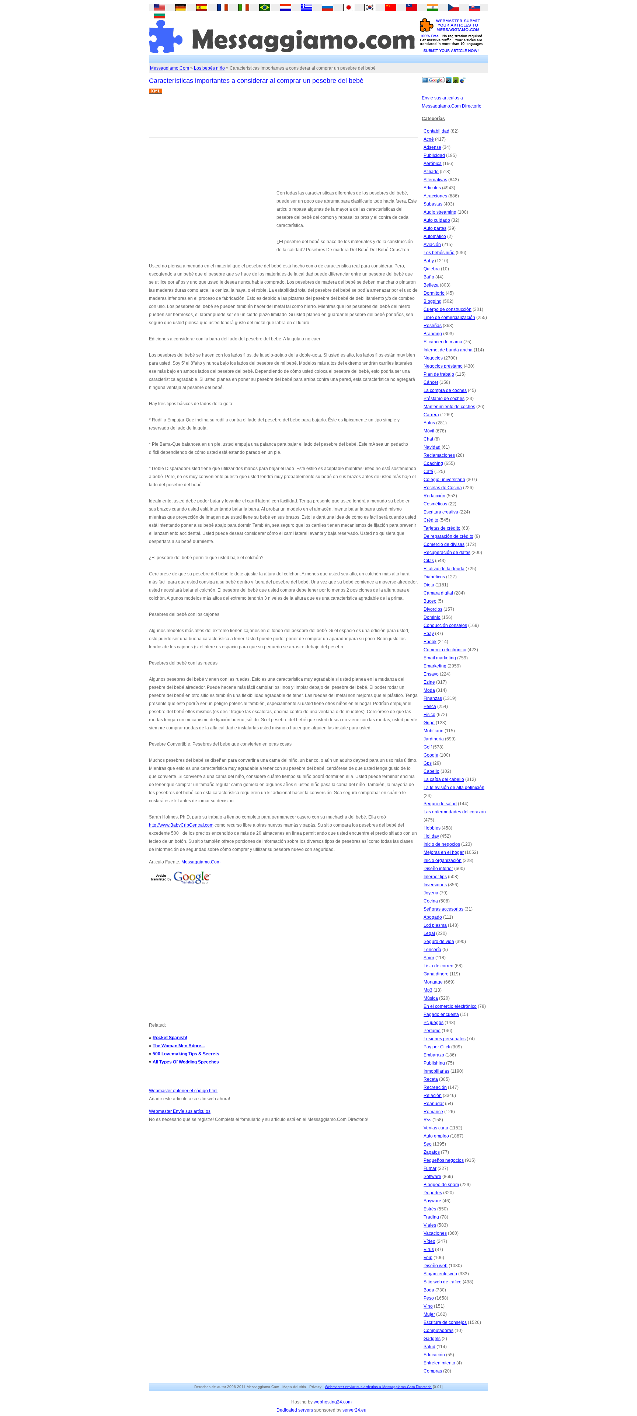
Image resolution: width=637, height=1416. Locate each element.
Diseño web (436, 1265)
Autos (429, 422)
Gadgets (432, 1338)
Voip (428, 1257)
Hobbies (432, 828)
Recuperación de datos (447, 552)
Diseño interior (438, 868)
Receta (431, 1079)
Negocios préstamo (443, 366)
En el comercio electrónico (450, 1006)
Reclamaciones (439, 455)
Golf (428, 747)
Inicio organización (443, 860)
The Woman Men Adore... (179, 1045)
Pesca (430, 706)
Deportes (433, 1192)
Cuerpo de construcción (447, 309)
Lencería (432, 949)
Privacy (315, 1387)
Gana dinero (436, 974)
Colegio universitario (444, 479)
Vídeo (429, 1241)
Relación (433, 1095)
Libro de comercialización (449, 317)
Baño (429, 277)
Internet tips (435, 876)
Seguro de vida (439, 941)
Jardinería (434, 739)
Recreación (435, 1087)
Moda (429, 690)
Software (432, 1176)
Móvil (429, 431)
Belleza (431, 285)
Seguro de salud (440, 803)
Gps (428, 763)
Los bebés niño (209, 68)
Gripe (429, 722)
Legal (429, 933)
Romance (433, 1111)
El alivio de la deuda (444, 568)
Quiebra (432, 268)
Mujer (429, 1314)
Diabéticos (434, 576)
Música (431, 998)
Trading (431, 1217)
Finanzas (433, 698)
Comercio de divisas (444, 544)
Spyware (432, 1200)
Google (431, 755)
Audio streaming (440, 212)
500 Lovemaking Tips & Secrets (186, 1053)
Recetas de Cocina (443, 487)
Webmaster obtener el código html (183, 1090)
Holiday (431, 836)
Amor (429, 957)
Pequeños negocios (444, 1160)
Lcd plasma (435, 925)
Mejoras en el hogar (444, 852)
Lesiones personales (445, 1038)
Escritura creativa (441, 512)
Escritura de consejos (445, 1322)
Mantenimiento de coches (449, 406)
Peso (429, 1298)
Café (428, 471)
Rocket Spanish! (170, 1037)
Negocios (433, 358)
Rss (427, 1119)
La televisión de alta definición (454, 787)
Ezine (429, 682)
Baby (429, 260)
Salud (429, 1346)
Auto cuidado (437, 220)
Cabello (431, 771)
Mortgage (433, 982)
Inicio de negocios (442, 844)
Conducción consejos (445, 625)
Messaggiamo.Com (169, 68)
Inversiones (435, 884)
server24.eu (354, 1410)
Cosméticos (435, 504)
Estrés (430, 1209)
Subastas (433, 204)
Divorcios (433, 609)
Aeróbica (433, 163)
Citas (429, 560)
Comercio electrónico (445, 649)
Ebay (429, 633)
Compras (433, 1371)
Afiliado (431, 171)
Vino (428, 1306)
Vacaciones (435, 1233)
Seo (428, 1144)
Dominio (432, 617)
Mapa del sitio (294, 1387)
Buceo (430, 601)
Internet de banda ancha (448, 350)
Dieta (429, 585)
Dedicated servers (294, 1410)
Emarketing (435, 666)
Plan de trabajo (439, 374)
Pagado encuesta (441, 1014)
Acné (429, 139)
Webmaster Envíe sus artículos (179, 1111)
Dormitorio (434, 293)
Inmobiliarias (436, 1071)
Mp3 (428, 990)
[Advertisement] (283, 118)
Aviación (432, 244)
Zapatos (432, 1152)
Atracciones (435, 196)
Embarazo (434, 1055)
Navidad (432, 447)
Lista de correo (438, 965)
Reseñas (433, 325)
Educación (434, 1354)
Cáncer (431, 382)
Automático (435, 236)
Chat (428, 439)
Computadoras (438, 1330)
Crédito (431, 520)
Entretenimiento (439, 1363)
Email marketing (440, 657)
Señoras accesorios (443, 909)
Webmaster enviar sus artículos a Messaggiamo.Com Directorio (378, 1387)
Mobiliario (433, 730)
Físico (429, 714)
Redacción (434, 495)
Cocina (431, 901)
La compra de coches (445, 390)
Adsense (432, 147)
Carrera (431, 414)
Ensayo (431, 674)
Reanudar (434, 1103)
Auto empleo (436, 1136)
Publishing (434, 1063)
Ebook (430, 641)
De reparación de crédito (448, 536)
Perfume (432, 1030)
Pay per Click (437, 1046)
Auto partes (435, 228)
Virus (429, 1249)
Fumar (430, 1168)
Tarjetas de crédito (442, 528)
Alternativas (435, 179)
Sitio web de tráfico (443, 1281)
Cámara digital (438, 593)
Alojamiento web (440, 1273)
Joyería (431, 892)
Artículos (432, 187)
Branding (433, 333)
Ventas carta (436, 1128)
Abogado (433, 917)
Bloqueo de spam (441, 1184)
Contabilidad (436, 131)
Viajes (430, 1225)
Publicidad (434, 155)
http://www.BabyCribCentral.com (181, 825)
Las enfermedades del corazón (455, 811)
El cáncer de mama (443, 341)
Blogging (433, 301)
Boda (429, 1290)
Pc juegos (433, 1022)
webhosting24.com (333, 1402)
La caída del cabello (444, 779)
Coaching (433, 463)
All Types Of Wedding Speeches (186, 1062)
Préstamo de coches (444, 398)
